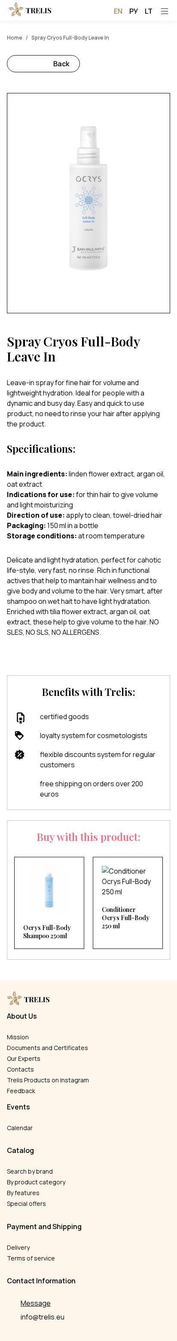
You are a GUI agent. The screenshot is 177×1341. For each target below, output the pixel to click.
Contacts (20, 1069)
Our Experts (23, 1058)
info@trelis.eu (42, 1317)
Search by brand (30, 1171)
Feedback (21, 1091)
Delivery (18, 1247)
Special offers (26, 1203)
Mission (18, 1037)
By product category (36, 1182)
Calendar (20, 1128)
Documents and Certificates (47, 1048)
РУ (133, 11)
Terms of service (31, 1258)
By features (23, 1193)
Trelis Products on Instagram (48, 1080)
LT (149, 11)
